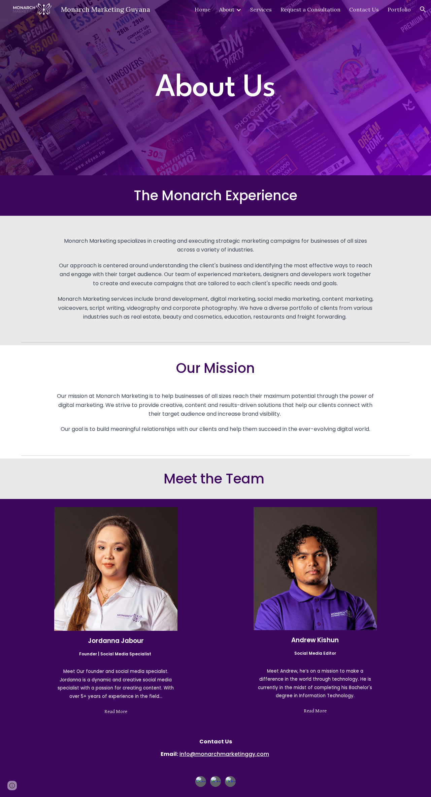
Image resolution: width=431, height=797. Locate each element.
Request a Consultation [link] (310, 9)
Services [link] (261, 9)
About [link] (226, 9)
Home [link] (202, 9)
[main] (215, 87)
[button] (423, 9)
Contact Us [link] (364, 9)
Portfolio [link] (399, 9)
